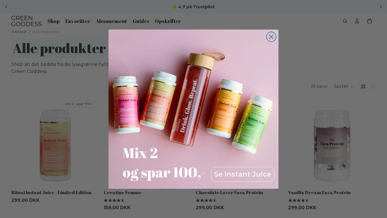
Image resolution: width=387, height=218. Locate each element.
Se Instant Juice (242, 174)
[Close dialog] (271, 37)
